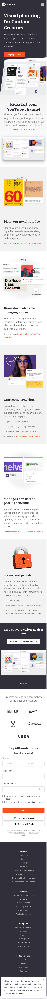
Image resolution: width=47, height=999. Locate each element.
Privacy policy (23, 938)
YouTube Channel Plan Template (23, 641)
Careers (23, 931)
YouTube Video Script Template (28, 436)
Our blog (23, 971)
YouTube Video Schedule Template (28, 531)
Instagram (23, 967)
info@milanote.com (23, 927)
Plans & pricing (23, 902)
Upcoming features (24, 906)
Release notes (23, 910)
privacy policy (34, 833)
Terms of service (23, 942)
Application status (23, 914)
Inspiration (23, 862)
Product (23, 866)
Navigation (42, 4)
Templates (23, 855)
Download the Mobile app (23, 870)
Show (40, 789)
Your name (7, 758)
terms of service (19, 833)
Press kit (23, 935)
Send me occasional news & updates (24, 802)
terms (27, 796)
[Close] (43, 979)
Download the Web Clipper (23, 881)
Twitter (23, 959)
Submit (23, 810)
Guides (23, 859)
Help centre (23, 899)
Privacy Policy (18, 993)
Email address (8, 770)
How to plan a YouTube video (29, 243)
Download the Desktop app (23, 878)
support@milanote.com (23, 895)
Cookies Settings (24, 946)
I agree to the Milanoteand (23, 797)
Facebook (23, 963)
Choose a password (11, 783)
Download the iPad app (23, 874)
